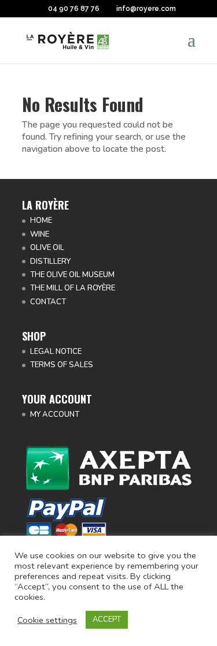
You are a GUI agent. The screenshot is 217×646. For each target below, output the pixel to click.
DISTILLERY (50, 261)
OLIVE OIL (47, 247)
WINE (39, 234)
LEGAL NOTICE (56, 351)
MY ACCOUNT (54, 414)
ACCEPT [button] (107, 619)
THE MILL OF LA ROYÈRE (72, 288)
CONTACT (48, 302)
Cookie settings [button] (47, 620)
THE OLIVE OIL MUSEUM (72, 275)
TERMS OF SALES (61, 365)
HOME (41, 220)
